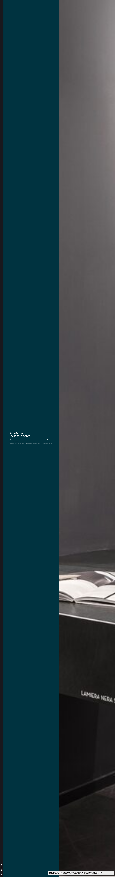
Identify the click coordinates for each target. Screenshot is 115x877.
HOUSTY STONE (1, 869)
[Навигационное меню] (1, 1)
